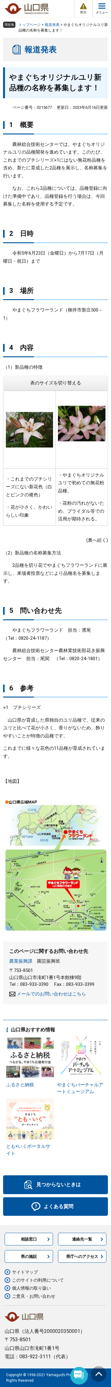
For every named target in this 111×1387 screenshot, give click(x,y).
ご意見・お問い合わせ (33, 1296)
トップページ (29, 25)
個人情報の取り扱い (31, 1288)
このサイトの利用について (38, 1280)
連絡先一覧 (82, 1239)
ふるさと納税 (20, 1085)
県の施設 (29, 1256)
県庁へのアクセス (82, 1256)
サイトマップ (25, 1272)
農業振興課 (20, 961)
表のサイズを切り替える (55, 383)
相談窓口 (29, 1239)
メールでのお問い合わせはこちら (51, 994)
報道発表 (52, 25)
